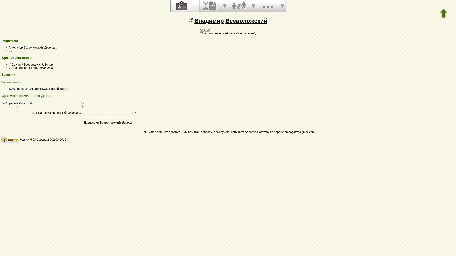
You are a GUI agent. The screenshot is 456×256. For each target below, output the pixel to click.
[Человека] (181, 6)
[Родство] (239, 6)
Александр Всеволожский (26, 47)
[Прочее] (267, 6)
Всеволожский (246, 21)
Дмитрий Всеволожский (27, 64)
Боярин (205, 30)
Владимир (209, 21)
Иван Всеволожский (25, 67)
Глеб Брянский (10, 103)
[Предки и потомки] (210, 6)
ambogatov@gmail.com (300, 132)
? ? (10, 50)
